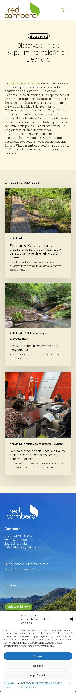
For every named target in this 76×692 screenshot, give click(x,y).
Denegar (38, 665)
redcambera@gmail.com (21, 547)
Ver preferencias (38, 675)
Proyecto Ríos (19, 338)
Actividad (39, 36)
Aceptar (38, 655)
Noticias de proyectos (38, 333)
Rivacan (58, 443)
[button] (70, 619)
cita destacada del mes (24, 83)
